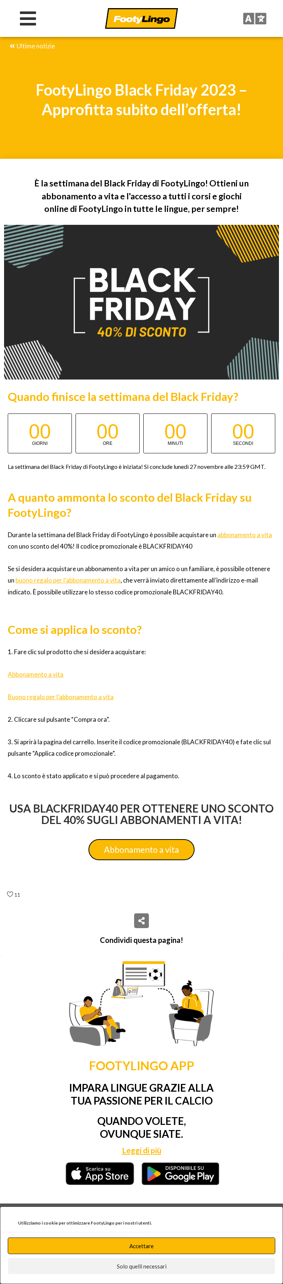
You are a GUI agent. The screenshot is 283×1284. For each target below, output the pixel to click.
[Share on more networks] (141, 920)
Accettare (141, 1246)
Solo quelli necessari (142, 1266)
